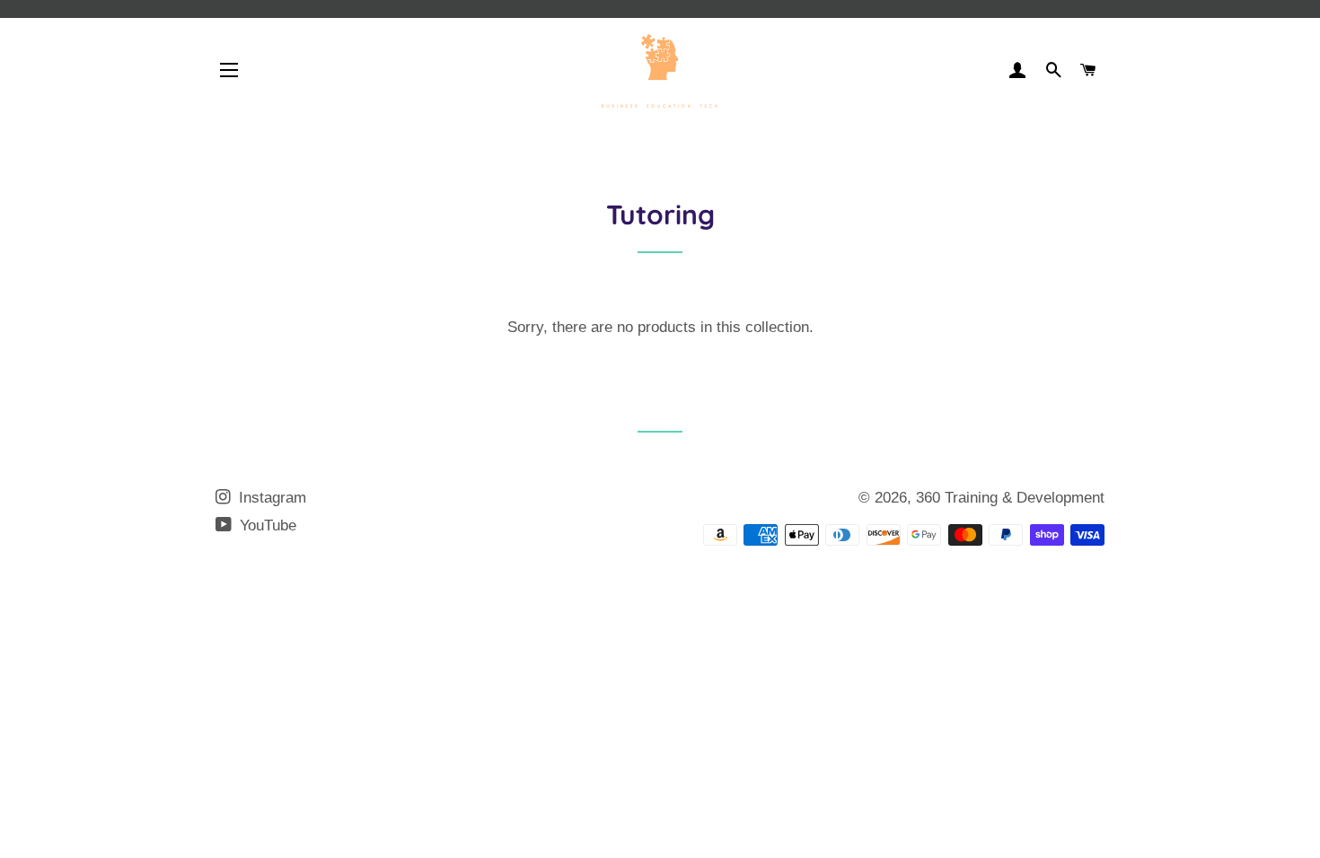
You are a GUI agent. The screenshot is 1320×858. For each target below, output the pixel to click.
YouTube (265, 525)
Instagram (270, 497)
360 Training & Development (1010, 497)
